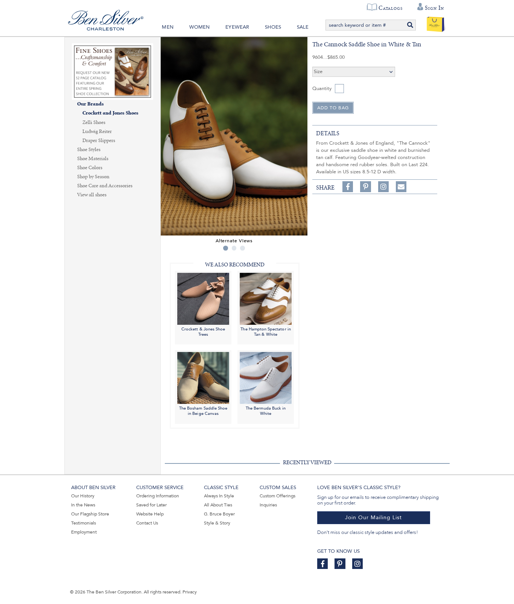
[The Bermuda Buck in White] (266, 377)
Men (167, 27)
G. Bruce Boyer (219, 514)
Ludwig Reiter (97, 131)
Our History (82, 496)
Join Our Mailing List (373, 517)
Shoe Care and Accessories (104, 185)
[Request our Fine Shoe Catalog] (112, 71)
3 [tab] (242, 248)
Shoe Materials (92, 158)
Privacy (189, 592)
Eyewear (237, 27)
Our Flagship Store (90, 514)
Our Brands (90, 104)
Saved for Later (151, 505)
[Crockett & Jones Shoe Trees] (203, 298)
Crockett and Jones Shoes (110, 113)
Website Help (150, 514)
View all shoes (91, 194)
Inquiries (268, 505)
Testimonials (83, 523)
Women (199, 27)
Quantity (322, 88)
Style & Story (217, 523)
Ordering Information (157, 496)
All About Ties (218, 505)
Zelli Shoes (93, 122)
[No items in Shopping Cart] (435, 22)
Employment (84, 532)
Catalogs (390, 8)
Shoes (273, 27)
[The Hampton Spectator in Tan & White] (266, 298)
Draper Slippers (98, 140)
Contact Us (147, 523)
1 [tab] (225, 248)
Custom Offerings (277, 496)
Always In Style (219, 496)
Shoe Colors (89, 167)
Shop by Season (93, 176)
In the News (83, 505)
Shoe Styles (88, 149)
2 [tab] (234, 248)
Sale (303, 27)
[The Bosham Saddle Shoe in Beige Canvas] (203, 377)
